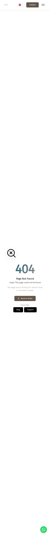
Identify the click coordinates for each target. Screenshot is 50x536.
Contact (32, 5)
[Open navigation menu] (43, 5)
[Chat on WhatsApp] (43, 529)
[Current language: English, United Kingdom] (21, 5)
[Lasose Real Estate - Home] (6, 4)
